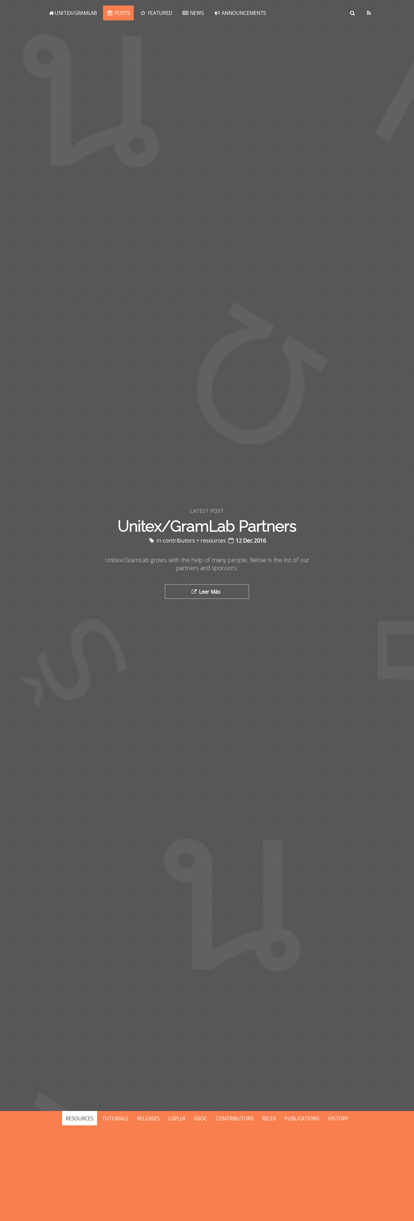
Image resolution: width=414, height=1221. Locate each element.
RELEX (269, 1118)
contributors (179, 540)
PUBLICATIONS (301, 1118)
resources (213, 540)
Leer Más (209, 591)
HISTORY (338, 1118)
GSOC (200, 1118)
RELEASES (148, 1118)
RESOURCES (79, 1118)
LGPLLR (176, 1118)
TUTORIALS (115, 1118)
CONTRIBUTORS (234, 1118)
